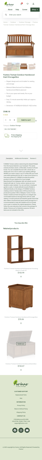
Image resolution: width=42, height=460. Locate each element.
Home (5, 22)
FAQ (21, 398)
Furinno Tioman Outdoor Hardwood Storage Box (21, 317)
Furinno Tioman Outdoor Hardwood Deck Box (21, 364)
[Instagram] (21, 430)
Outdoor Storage (24, 22)
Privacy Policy (21, 405)
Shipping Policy (21, 412)
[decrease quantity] (5, 120)
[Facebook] (14, 430)
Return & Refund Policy (21, 409)
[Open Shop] (37, 9)
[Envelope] (27, 430)
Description (9, 158)
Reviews (33, 158)
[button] (36, 121)
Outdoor (13, 22)
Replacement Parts (21, 395)
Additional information (21, 158)
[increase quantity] (14, 120)
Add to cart (26, 120)
